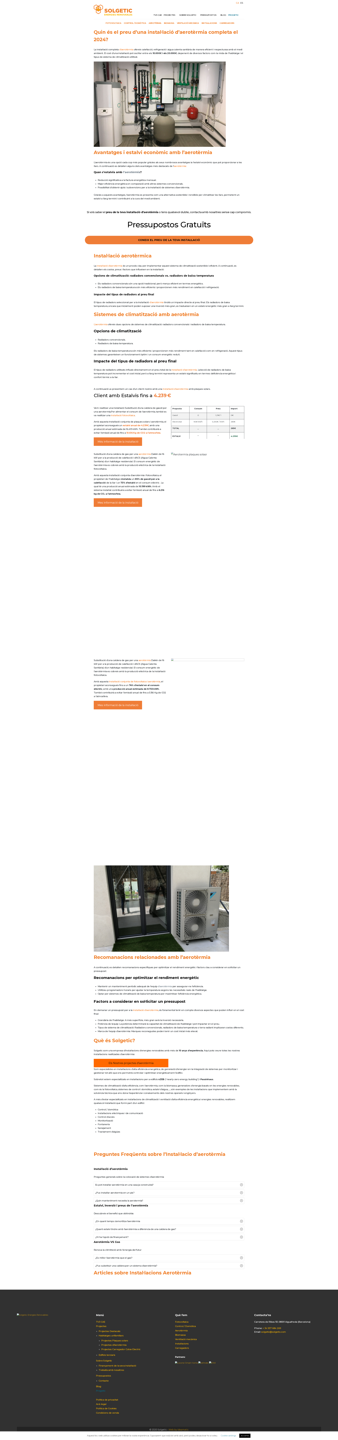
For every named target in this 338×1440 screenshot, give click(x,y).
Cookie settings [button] (228, 1435)
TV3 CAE (157, 15)
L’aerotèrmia (101, 324)
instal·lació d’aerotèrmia (109, 265)
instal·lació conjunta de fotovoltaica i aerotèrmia (134, 681)
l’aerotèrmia (131, 172)
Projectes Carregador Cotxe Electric (120, 1349)
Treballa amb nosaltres (111, 1370)
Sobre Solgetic (187, 15)
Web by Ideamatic (179, 1429)
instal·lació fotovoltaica (123, 415)
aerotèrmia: (180, 166)
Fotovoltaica (113, 23)
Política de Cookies (106, 1408)
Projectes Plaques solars (114, 1340)
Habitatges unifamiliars (111, 1335)
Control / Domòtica (135, 23)
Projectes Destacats (109, 1331)
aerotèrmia (145, 454)
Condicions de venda (107, 1412)
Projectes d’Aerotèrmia (113, 1345)
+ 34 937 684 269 (272, 1328)
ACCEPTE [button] (245, 1436)
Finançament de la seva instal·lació (117, 1365)
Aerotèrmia (155, 23)
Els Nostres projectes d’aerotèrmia (131, 1063)
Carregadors (227, 23)
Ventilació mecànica (188, 23)
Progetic (233, 15)
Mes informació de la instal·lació (118, 502)
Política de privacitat (107, 1399)
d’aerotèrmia (126, 49)
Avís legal (101, 1404)
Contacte (104, 1380)
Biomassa (169, 23)
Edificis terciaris (107, 1355)
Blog (223, 15)
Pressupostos (208, 15)
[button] (169, 1185)
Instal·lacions (209, 23)
